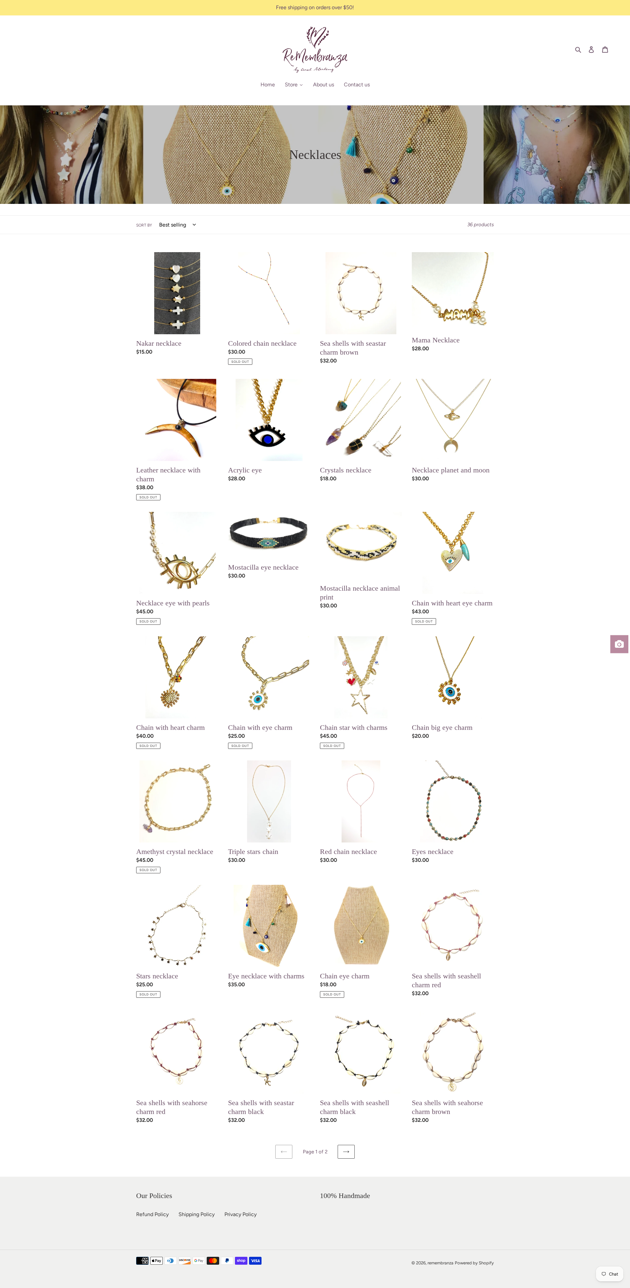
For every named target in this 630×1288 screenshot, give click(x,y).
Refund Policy (152, 1214)
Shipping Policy (196, 1214)
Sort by (144, 225)
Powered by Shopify (474, 1262)
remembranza (440, 1262)
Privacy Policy (240, 1214)
